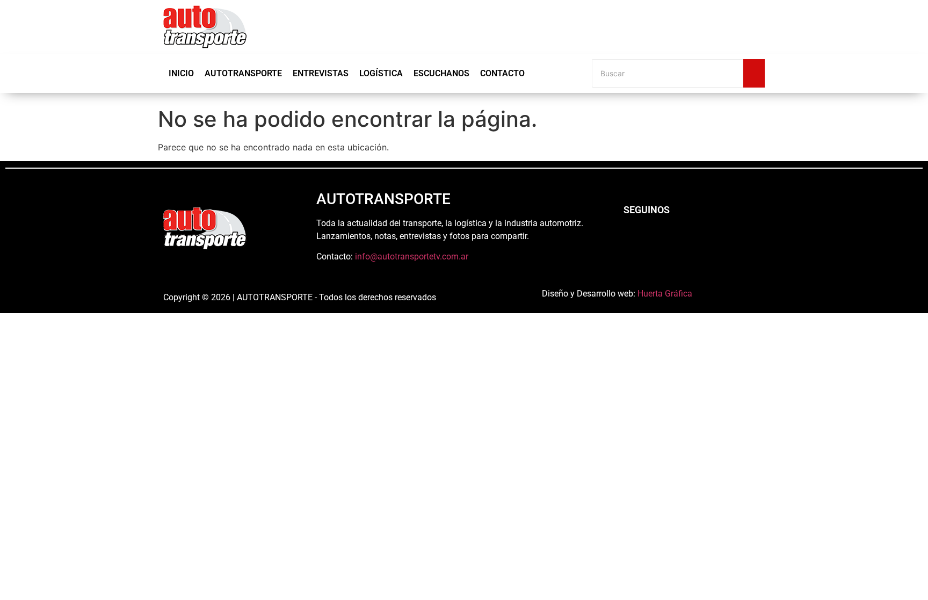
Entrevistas (321, 73)
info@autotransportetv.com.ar (411, 256)
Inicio (181, 73)
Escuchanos (441, 73)
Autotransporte (243, 73)
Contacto (502, 73)
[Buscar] (754, 73)
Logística (381, 73)
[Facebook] (630, 239)
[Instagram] (660, 239)
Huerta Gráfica (664, 293)
